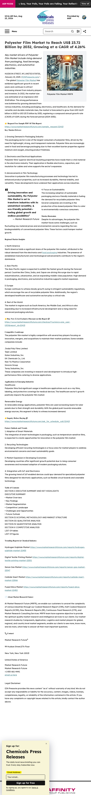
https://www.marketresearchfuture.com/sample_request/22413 (34, 126)
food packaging (49, 252)
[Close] (46, 743)
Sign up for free (25, 782)
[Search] (72, 31)
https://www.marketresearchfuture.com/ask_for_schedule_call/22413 (37, 421)
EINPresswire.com (30, 77)
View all (85, 3)
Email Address (13, 772)
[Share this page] (84, 31)
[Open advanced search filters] (78, 31)
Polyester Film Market (26, 80)
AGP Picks (7, 4)
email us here (11, 675)
